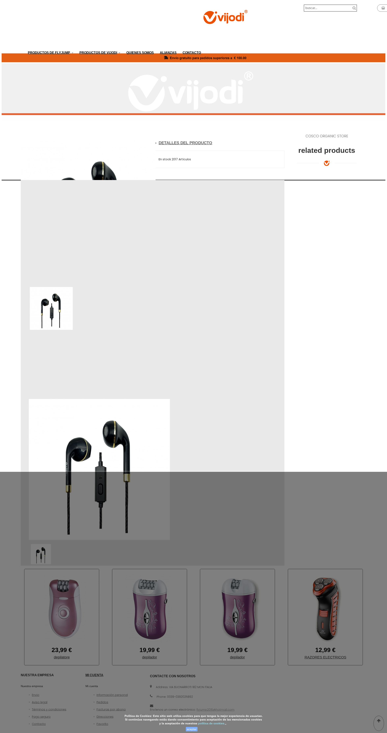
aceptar (192, 729)
